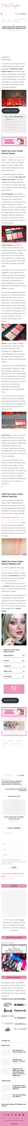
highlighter (5, 743)
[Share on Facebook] (18, 775)
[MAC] (20, 1017)
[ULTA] (8, 1004)
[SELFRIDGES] (20, 1004)
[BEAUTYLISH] (8, 1015)
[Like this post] (16, 775)
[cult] (8, 1029)
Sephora (14, 124)
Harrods (15, 130)
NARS (13, 119)
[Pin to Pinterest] (21, 775)
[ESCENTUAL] (20, 1010)
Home (3, 19)
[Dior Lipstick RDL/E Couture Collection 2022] (14, 807)
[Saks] (20, 1023)
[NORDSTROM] (7, 998)
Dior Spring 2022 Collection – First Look (18, 1060)
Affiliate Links (5, 57)
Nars (4, 746)
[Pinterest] (20, 14)
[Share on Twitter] (19, 775)
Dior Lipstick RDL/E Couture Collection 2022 (19, 1051)
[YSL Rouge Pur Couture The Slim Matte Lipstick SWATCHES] (6, 1088)
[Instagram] (18, 14)
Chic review (11, 740)
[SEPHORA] (20, 998)
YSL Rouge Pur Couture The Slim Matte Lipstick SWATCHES (19, 1087)
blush (4, 740)
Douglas (15, 127)
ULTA (19, 124)
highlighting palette (16, 743)
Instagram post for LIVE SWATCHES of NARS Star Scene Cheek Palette (14, 519)
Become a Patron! (8, 943)
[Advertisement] (14, 43)
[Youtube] (22, 14)
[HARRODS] (8, 1010)
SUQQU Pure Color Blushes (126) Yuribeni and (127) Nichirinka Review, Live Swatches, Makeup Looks (18, 1072)
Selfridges (8, 127)
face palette (19, 740)
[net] (20, 1029)
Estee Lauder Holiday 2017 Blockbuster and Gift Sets (14, 1105)
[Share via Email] (22, 775)
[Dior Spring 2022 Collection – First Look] (6, 1062)
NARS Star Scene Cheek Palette (12, 570)
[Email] (24, 14)
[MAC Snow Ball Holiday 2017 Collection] (6, 1097)
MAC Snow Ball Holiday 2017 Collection (19, 1095)
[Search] (26, 14)
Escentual (8, 130)
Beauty (9, 19)
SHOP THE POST (10, 700)
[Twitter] (17, 14)
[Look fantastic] (8, 1023)
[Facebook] (15, 14)
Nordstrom (9, 122)
